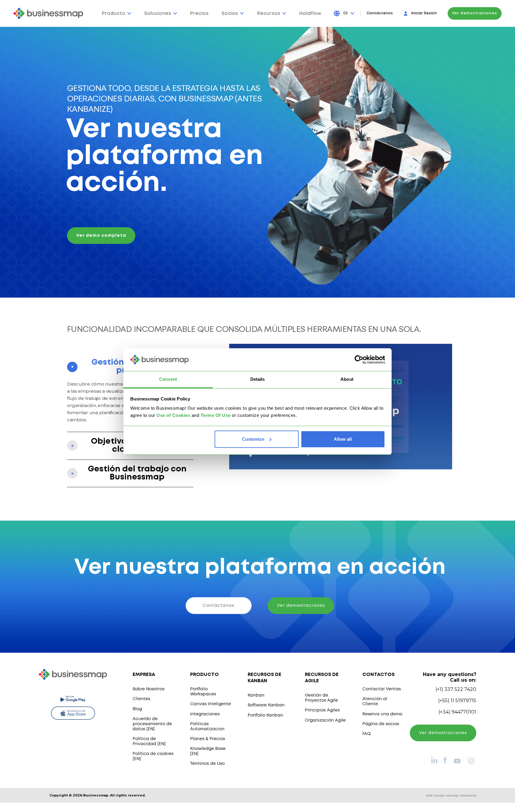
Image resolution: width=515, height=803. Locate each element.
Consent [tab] (168, 379)
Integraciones (205, 714)
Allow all (343, 439)
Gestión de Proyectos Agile (321, 698)
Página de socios (380, 724)
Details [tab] (257, 379)
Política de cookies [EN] (153, 756)
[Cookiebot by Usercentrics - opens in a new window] (359, 359)
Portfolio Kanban (265, 715)
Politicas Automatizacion (207, 726)
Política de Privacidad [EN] (149, 741)
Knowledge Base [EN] (208, 751)
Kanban (256, 695)
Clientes (141, 699)
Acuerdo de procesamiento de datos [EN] (152, 724)
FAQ (366, 734)
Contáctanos (218, 605)
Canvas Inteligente (210, 704)
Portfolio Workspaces (203, 691)
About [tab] (346, 379)
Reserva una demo (382, 714)
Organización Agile (325, 720)
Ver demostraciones (474, 13)
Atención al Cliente (374, 701)
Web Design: (451, 795)
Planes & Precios (207, 739)
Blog (137, 709)
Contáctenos (380, 13)
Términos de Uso (207, 763)
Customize (253, 439)
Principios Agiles (322, 710)
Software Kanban (266, 705)
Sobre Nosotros (149, 689)
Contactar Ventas (381, 689)
